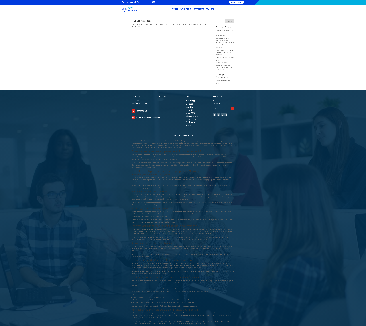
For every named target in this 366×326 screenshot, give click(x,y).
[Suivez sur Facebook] (214, 114)
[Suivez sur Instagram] (225, 114)
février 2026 (190, 110)
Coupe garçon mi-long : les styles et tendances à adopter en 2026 (224, 33)
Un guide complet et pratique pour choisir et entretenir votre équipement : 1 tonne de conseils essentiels (225, 42)
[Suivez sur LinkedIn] (222, 114)
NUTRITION (198, 9)
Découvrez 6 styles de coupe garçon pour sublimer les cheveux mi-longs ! (225, 60)
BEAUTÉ (210, 9)
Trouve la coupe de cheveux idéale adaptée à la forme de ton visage (225, 52)
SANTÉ (175, 9)
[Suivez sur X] (218, 114)
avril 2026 (189, 104)
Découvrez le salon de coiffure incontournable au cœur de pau (224, 67)
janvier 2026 (190, 113)
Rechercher (229, 21)
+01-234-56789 (132, 2)
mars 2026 (190, 107)
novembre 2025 (192, 119)
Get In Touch (236, 2)
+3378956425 (141, 111)
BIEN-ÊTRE (185, 9)
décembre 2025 (192, 116)
